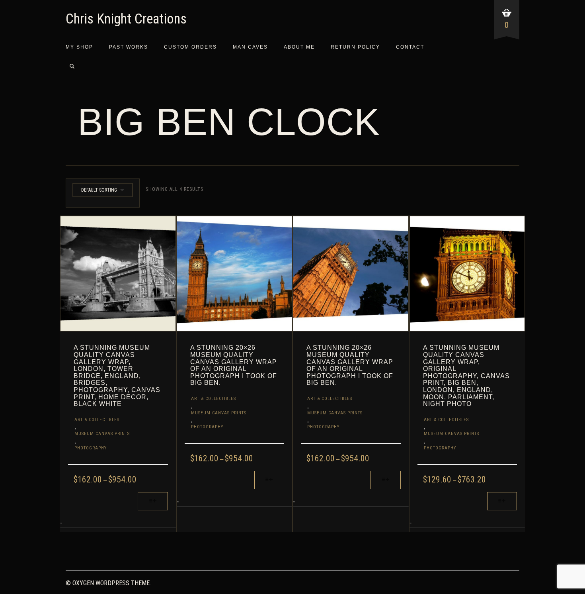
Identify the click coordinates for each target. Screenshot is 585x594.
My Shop (79, 47)
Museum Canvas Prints (102, 433)
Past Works (128, 47)
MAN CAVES (250, 47)
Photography (90, 448)
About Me (299, 47)
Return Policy (355, 47)
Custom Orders (190, 47)
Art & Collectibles (96, 419)
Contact (410, 47)
